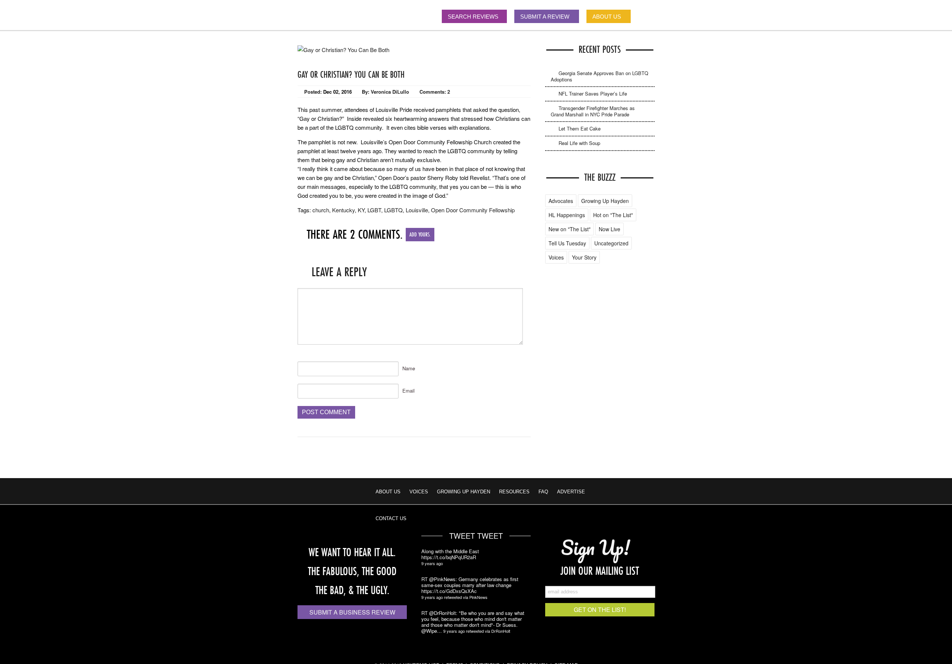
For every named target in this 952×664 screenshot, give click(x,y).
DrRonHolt (500, 631)
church (320, 210)
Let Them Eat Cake (580, 128)
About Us (388, 491)
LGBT (374, 210)
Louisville (417, 210)
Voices (556, 257)
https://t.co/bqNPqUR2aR (448, 557)
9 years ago (432, 563)
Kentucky (343, 210)
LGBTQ (393, 210)
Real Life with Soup (579, 142)
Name (408, 368)
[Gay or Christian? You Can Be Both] (343, 50)
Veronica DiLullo (390, 91)
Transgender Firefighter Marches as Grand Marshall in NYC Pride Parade (593, 111)
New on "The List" (570, 229)
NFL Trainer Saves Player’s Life (593, 93)
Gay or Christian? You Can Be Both (351, 74)
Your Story (584, 257)
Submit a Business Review (352, 612)
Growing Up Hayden (605, 200)
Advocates (561, 200)
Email (408, 390)
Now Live (609, 229)
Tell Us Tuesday (567, 243)
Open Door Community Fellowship (473, 210)
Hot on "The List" (613, 215)
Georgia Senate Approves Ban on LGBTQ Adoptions (599, 76)
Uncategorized (611, 243)
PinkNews (478, 597)
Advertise (571, 491)
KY (361, 210)
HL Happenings (567, 215)
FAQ (543, 491)
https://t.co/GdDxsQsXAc (449, 591)
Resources (514, 491)
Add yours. (420, 234)
